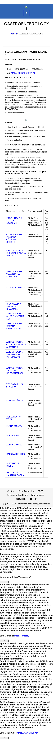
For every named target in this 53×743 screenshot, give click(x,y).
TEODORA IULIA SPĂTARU (14, 385)
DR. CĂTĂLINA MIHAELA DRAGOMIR (13, 306)
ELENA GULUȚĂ (14, 426)
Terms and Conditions (17, 495)
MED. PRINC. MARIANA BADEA (15, 473)
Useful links (20, 499)
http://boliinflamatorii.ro (23, 73)
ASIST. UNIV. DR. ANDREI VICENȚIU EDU (15, 316)
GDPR (40, 491)
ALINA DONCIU (14, 444)
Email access (37, 495)
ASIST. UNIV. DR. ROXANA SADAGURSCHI (14, 326)
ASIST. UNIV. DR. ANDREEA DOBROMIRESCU (15, 370)
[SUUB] (26, 7)
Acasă (14, 33)
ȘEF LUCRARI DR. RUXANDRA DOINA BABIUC (16, 253)
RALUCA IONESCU (15, 454)
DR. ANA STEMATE (15, 287)
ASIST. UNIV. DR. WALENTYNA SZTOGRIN (14, 274)
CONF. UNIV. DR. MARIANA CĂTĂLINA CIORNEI (14, 238)
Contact (11, 491)
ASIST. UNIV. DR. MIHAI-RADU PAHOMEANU (14, 354)
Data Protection (26, 491)
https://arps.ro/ (21, 635)
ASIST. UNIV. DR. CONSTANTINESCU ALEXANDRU (16, 344)
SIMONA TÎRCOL (15, 400)
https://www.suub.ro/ (27, 733)
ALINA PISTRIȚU (14, 435)
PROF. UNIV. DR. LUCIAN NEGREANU (14, 221)
